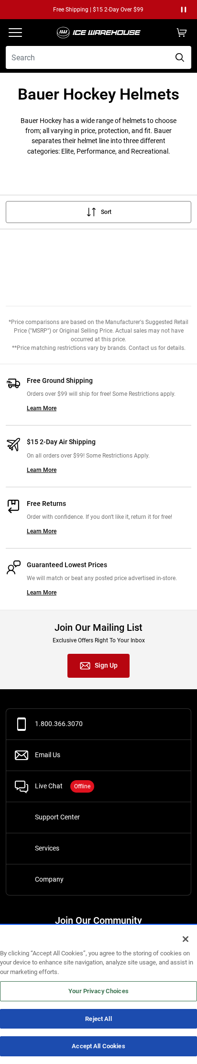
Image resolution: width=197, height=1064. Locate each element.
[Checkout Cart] (181, 32)
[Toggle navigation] (15, 32)
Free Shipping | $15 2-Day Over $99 (81, 9)
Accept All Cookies (98, 1046)
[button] (183, 9)
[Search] (179, 57)
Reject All (98, 1018)
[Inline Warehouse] (98, 32)
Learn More (41, 408)
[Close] (185, 939)
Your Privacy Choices (98, 991)
